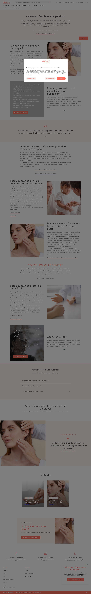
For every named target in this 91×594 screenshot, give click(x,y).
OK (61, 78)
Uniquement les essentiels (50, 78)
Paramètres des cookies (31, 78)
